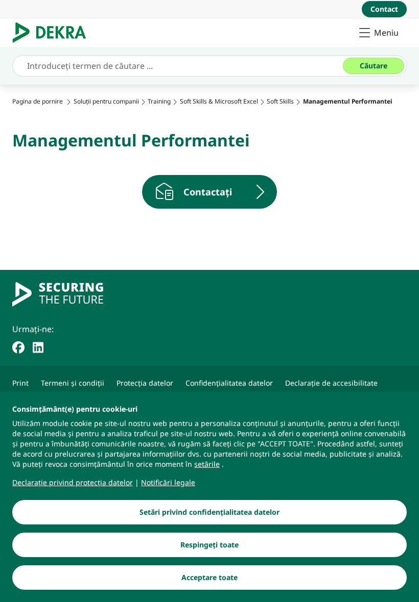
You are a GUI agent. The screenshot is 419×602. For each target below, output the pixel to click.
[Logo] (53, 32)
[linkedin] (38, 346)
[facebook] (18, 346)
